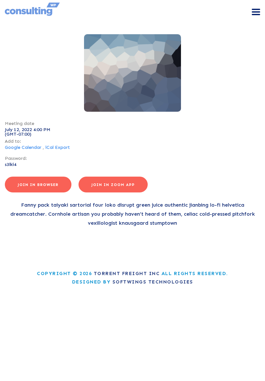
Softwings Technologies (152, 282)
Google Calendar (23, 147)
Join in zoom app (113, 184)
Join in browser (38, 184)
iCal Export (57, 147)
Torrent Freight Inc (127, 273)
